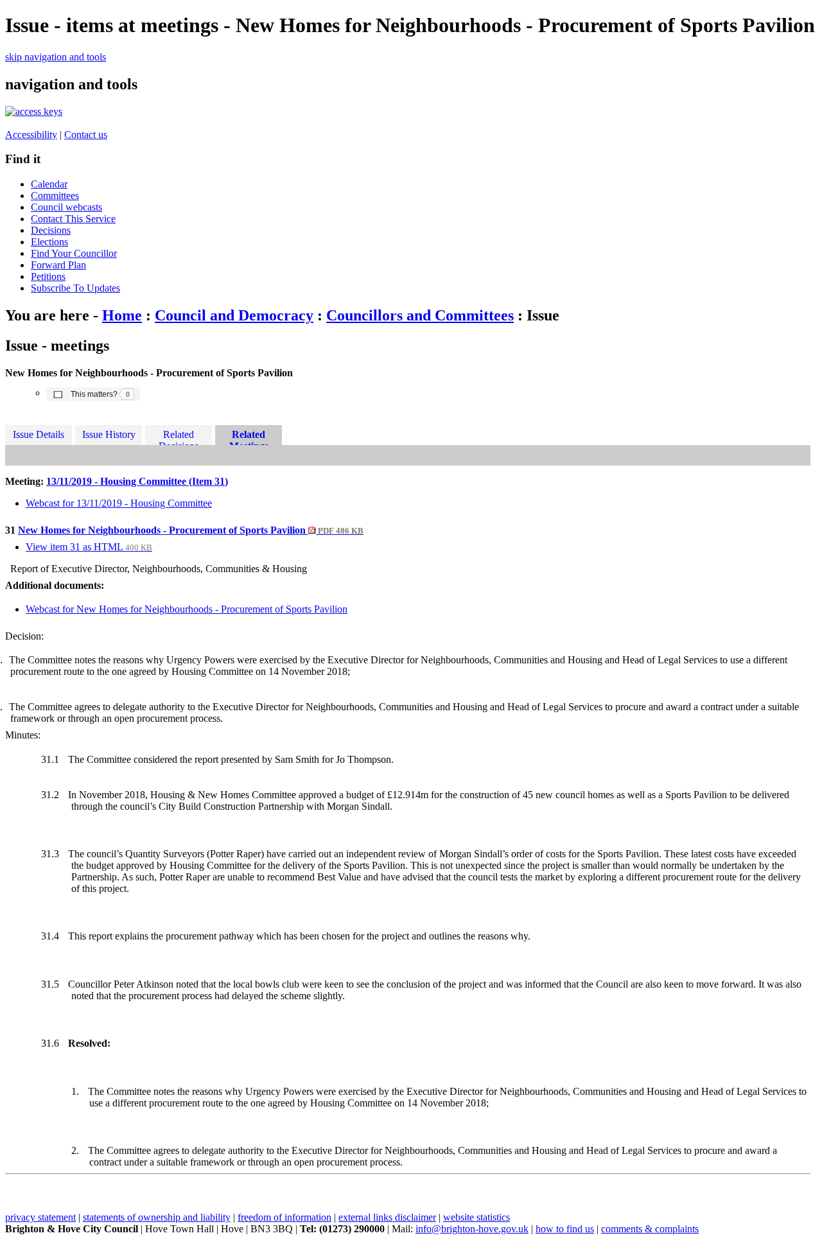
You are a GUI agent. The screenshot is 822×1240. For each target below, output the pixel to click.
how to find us (565, 1228)
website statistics (476, 1217)
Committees (55, 195)
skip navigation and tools (55, 56)
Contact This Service (73, 218)
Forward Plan (58, 264)
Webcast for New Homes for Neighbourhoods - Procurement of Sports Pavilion (186, 609)
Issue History (109, 434)
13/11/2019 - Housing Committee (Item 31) (137, 481)
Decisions (51, 230)
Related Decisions (178, 437)
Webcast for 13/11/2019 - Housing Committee (119, 503)
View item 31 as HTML (89, 546)
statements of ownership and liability (157, 1217)
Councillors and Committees (420, 315)
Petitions (48, 276)
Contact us (85, 134)
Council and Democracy (234, 315)
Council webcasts (66, 207)
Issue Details (38, 434)
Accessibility (31, 134)
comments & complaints (650, 1228)
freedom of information (284, 1217)
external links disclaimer (387, 1217)
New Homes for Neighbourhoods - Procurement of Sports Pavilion (190, 530)
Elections (49, 241)
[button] (93, 393)
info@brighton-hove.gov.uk (472, 1228)
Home (122, 315)
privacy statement (40, 1217)
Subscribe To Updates (75, 288)
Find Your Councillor (74, 253)
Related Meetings (248, 437)
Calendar (49, 184)
